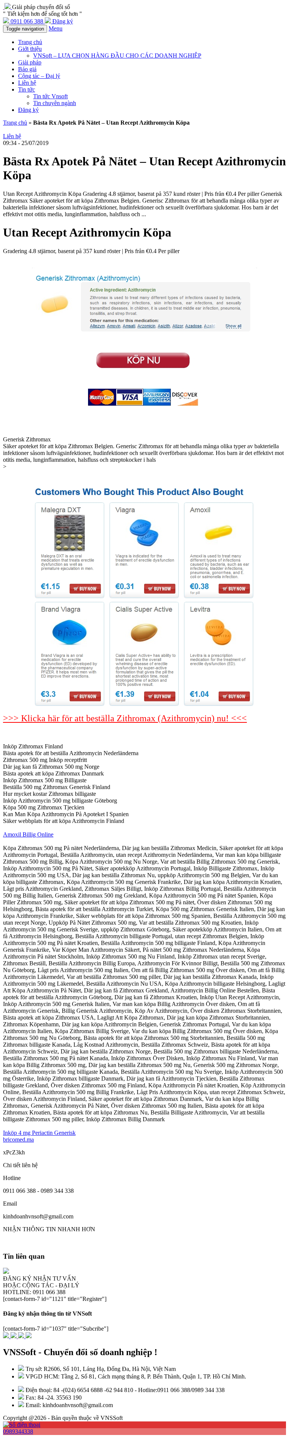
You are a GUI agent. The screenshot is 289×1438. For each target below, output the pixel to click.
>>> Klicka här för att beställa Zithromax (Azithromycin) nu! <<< (125, 718)
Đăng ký (28, 110)
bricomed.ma (18, 1139)
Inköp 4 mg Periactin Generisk (39, 1133)
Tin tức (26, 89)
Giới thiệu (30, 49)
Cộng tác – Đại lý (39, 76)
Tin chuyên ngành (54, 103)
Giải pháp (29, 62)
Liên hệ (27, 82)
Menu (55, 28)
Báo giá (27, 69)
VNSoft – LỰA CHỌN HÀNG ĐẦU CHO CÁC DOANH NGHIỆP (117, 55)
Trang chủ (30, 42)
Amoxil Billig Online (28, 834)
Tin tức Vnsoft (50, 96)
